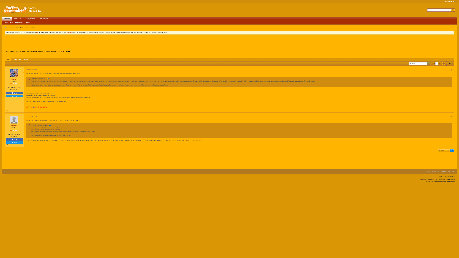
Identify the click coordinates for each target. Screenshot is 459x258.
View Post (48, 78)
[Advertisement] (229, 43)
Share (15, 93)
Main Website (43, 19)
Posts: (12, 89)
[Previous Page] (442, 63)
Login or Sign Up (449, 1)
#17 (451, 116)
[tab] (8, 59)
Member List (18, 22)
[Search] (453, 10)
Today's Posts (30, 19)
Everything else (19, 27)
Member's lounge (29, 27)
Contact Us (435, 171)
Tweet (15, 96)
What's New (18, 19)
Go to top (451, 171)
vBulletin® (445, 178)
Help (428, 171)
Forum (11, 27)
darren (13, 79)
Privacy (444, 171)
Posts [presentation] (7, 59)
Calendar (27, 22)
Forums (7, 19)
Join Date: (11, 88)
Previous (441, 150)
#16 (451, 70)
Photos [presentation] (26, 59)
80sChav (14, 126)
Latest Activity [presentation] (16, 59)
